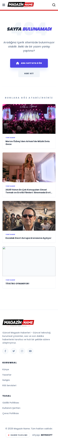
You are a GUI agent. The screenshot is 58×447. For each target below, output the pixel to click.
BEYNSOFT (46, 435)
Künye (5, 369)
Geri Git (29, 73)
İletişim (6, 380)
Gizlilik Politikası (10, 402)
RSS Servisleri (9, 385)
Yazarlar (6, 374)
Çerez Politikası (10, 413)
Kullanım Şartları (11, 408)
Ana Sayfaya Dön (31, 63)
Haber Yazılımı (19, 435)
